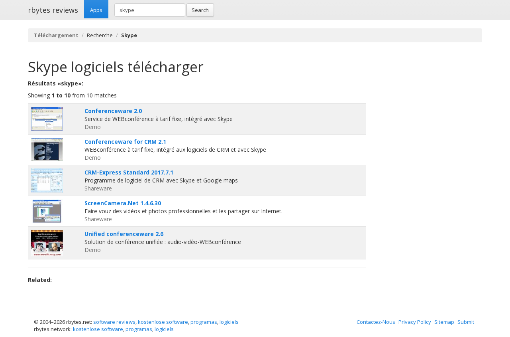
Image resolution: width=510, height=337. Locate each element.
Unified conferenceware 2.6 (123, 234)
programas (203, 321)
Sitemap (444, 321)
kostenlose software (163, 321)
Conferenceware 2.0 (113, 111)
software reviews (114, 321)
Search (200, 10)
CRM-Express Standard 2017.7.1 (128, 172)
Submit (465, 321)
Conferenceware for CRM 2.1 (125, 141)
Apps (96, 10)
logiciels (229, 321)
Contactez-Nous (376, 321)
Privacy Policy (414, 321)
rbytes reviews (53, 10)
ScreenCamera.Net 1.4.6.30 (122, 203)
